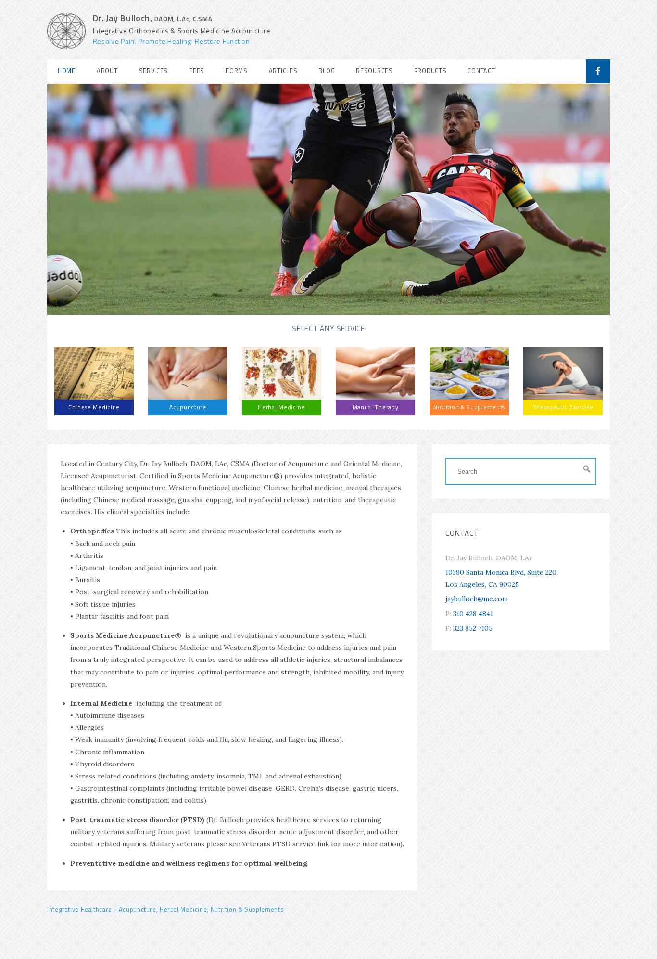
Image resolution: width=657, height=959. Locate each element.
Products (430, 71)
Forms (237, 71)
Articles (283, 71)
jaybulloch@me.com (476, 599)
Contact (481, 71)
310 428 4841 (473, 613)
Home (67, 71)
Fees (196, 71)
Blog (326, 71)
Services (153, 71)
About (107, 71)
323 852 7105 (473, 628)
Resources (374, 71)
